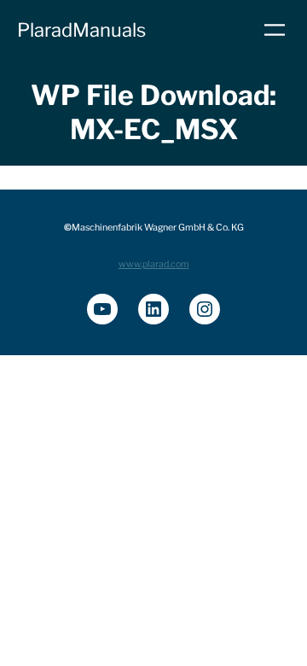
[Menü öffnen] (274, 30)
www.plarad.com (154, 264)
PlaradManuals (81, 30)
